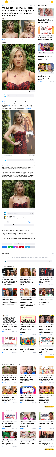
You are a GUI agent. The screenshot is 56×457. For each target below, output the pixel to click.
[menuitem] (22, 2)
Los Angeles (28, 108)
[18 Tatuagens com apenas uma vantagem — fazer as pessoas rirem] (9, 370)
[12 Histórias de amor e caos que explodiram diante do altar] (46, 416)
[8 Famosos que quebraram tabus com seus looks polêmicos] (46, 272)
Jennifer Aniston (5, 39)
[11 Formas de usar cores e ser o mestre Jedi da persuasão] (9, 435)
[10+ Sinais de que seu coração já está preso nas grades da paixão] (9, 390)
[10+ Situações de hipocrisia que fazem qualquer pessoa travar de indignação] (46, 370)
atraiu (10, 101)
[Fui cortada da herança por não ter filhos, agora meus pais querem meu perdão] (9, 416)
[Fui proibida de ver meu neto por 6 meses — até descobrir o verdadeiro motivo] (9, 341)
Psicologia (40, 382)
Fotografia (4, 382)
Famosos (40, 81)
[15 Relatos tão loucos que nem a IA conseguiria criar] (46, 30)
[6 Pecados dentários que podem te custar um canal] (28, 435)
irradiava (7, 165)
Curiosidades (22, 352)
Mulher (3, 331)
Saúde (21, 445)
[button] (7, 244)
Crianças (3, 352)
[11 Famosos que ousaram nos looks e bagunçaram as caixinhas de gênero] (46, 435)
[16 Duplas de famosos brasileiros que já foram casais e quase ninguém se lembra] (46, 67)
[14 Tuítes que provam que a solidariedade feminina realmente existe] (9, 319)
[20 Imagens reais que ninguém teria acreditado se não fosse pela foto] (46, 12)
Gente (3, 5)
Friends (9, 105)
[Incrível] (9, 1)
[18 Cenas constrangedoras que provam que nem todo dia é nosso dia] (28, 416)
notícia (9, 236)
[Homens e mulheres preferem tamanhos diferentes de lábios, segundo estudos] (46, 390)
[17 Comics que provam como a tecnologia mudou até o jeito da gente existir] (28, 341)
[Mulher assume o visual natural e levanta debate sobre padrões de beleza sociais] (28, 370)
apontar (11, 170)
